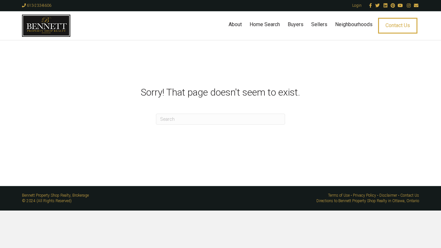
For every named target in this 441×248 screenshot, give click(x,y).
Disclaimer (388, 195)
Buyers (295, 24)
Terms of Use (339, 195)
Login (357, 5)
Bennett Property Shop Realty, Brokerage (55, 195)
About (235, 24)
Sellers (319, 24)
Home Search (265, 24)
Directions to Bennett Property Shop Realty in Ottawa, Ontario (367, 201)
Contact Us (397, 25)
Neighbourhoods (354, 24)
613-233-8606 (38, 5)
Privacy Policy (364, 195)
